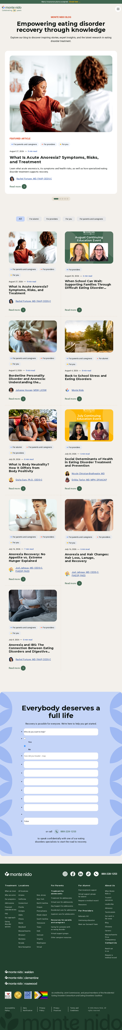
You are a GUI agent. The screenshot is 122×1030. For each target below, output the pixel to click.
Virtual (39, 947)
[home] (11, 9)
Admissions (9, 903)
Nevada (21, 943)
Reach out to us (109, 950)
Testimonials (110, 912)
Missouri (21, 935)
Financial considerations (11, 908)
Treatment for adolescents (61, 898)
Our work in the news (109, 917)
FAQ (6, 914)
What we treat (10, 891)
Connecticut (23, 903)
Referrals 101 (83, 916)
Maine (20, 923)
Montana (21, 939)
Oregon (39, 907)
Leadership (109, 904)
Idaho (20, 915)
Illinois (21, 919)
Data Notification (27, 1009)
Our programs (10, 899)
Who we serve (10, 895)
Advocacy (108, 908)
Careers (108, 931)
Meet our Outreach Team (88, 924)
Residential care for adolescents (63, 910)
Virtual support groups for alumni (87, 895)
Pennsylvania (42, 911)
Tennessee (41, 923)
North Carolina (42, 903)
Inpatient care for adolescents (63, 914)
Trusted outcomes (109, 899)
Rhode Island (42, 915)
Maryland (22, 927)
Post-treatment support (87, 890)
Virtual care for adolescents (62, 902)
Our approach (10, 918)
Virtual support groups (59, 933)
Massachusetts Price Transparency (111, 937)
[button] (117, 9)
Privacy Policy (42, 1009)
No (29, 749)
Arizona (21, 895)
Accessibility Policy (10, 1009)
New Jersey (41, 895)
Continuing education (86, 920)
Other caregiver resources (61, 937)
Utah (38, 931)
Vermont (40, 935)
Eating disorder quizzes (8, 924)
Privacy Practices (57, 1009)
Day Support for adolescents (62, 906)
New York (40, 899)
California (22, 899)
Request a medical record (88, 901)
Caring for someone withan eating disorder (60, 928)
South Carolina (42, 919)
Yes (30, 742)
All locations (23, 891)
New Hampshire (24, 947)
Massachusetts (24, 931)
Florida (21, 907)
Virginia (40, 939)
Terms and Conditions (74, 1009)
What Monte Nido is (110, 892)
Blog (106, 923)
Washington (41, 943)
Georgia (21, 911)
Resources (82, 905)
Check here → (74, 2)
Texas (39, 927)
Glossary (108, 927)
